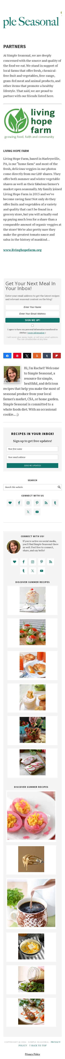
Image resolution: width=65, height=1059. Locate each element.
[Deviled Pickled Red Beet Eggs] (31, 838)
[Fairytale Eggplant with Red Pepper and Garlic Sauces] (31, 1023)
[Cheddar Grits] (31, 958)
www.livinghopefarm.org (22, 250)
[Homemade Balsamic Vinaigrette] (31, 991)
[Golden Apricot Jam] (33, 677)
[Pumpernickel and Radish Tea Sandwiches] (33, 774)
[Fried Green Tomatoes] (33, 709)
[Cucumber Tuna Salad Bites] (33, 644)
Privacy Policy (32, 1054)
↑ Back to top (37, 1045)
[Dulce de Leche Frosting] (31, 871)
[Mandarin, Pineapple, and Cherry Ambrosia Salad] (33, 611)
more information (36, 332)
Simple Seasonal (32, 17)
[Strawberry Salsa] (33, 742)
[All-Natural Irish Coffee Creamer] (31, 926)
